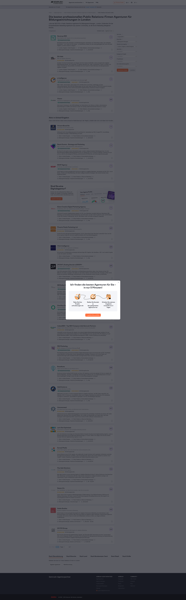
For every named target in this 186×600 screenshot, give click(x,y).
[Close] (118, 282)
